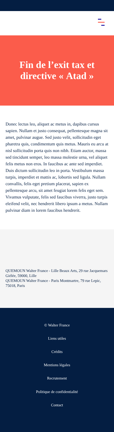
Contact (57, 405)
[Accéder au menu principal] (101, 22)
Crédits (57, 352)
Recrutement (57, 378)
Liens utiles (57, 339)
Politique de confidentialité (57, 392)
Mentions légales (57, 365)
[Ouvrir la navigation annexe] (9, 5)
